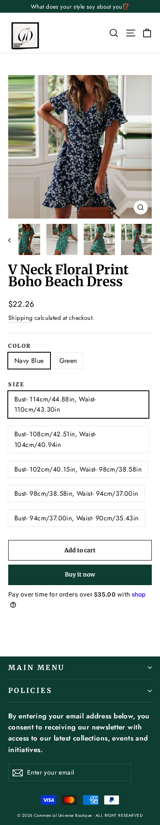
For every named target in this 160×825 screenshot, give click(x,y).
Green (68, 360)
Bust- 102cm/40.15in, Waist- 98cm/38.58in (78, 469)
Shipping (20, 318)
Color (19, 346)
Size (16, 384)
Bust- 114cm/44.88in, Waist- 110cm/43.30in (55, 404)
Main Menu (36, 667)
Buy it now (80, 574)
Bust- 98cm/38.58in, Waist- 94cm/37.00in (76, 493)
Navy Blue (29, 360)
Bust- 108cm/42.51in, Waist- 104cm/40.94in (55, 439)
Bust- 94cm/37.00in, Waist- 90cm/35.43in (76, 518)
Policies (30, 690)
